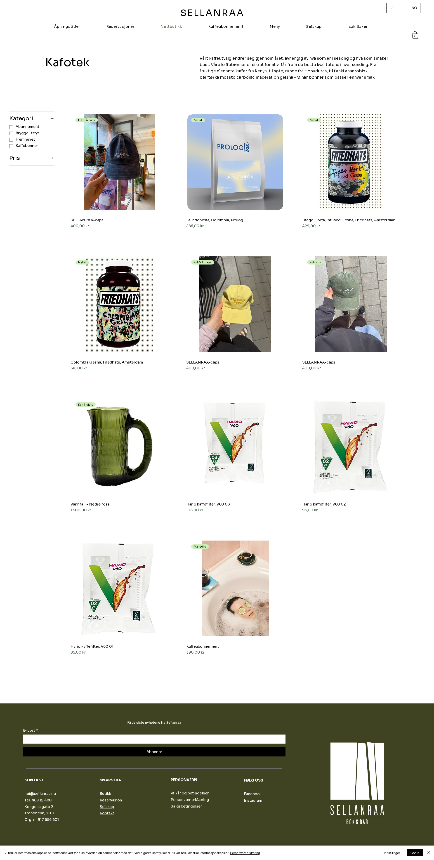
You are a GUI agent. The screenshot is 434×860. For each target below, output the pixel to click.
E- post (30, 730)
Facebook (253, 793)
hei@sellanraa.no (40, 793)
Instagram (253, 800)
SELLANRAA (212, 13)
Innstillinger (392, 853)
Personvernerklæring (245, 853)
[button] (415, 35)
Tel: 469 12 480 (38, 800)
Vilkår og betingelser (190, 793)
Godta (414, 853)
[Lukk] (428, 852)
